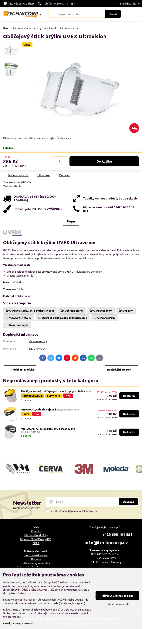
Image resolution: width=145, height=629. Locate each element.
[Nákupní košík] (128, 14)
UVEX (17, 185)
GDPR (35, 543)
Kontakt (36, 531)
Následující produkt (119, 369)
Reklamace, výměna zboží (36, 563)
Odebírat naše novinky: (26, 507)
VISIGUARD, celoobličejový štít (40, 409)
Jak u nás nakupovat (36, 555)
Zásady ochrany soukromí (18, 623)
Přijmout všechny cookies (117, 595)
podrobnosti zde (13, 603)
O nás (36, 527)
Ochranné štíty (38, 341)
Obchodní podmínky (36, 535)
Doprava (36, 559)
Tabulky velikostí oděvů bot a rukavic (36, 567)
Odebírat (128, 501)
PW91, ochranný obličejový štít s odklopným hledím (53, 391)
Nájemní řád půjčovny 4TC (35, 539)
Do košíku (104, 161)
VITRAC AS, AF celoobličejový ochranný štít (48, 428)
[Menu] (137, 14)
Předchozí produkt (22, 369)
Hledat (113, 14)
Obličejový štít (38, 348)
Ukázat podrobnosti (117, 604)
